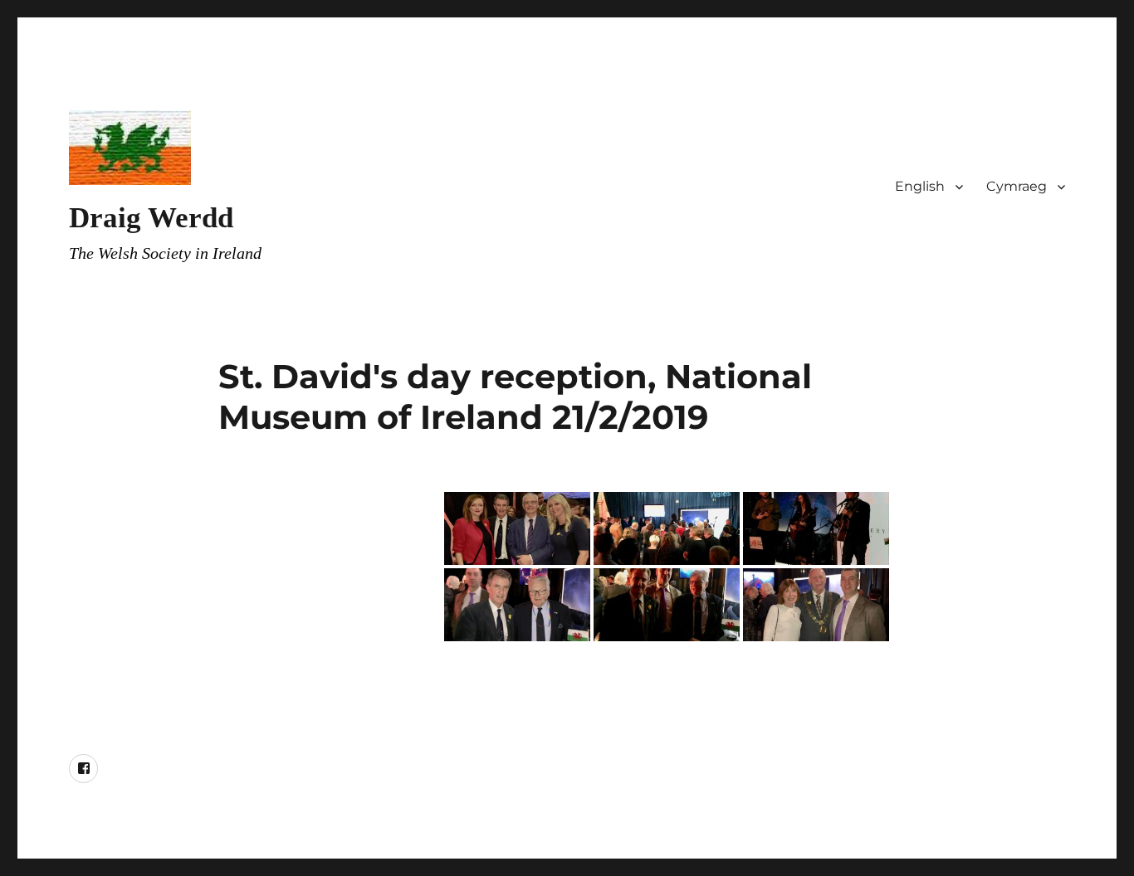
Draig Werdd (151, 218)
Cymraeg (1016, 186)
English (920, 186)
